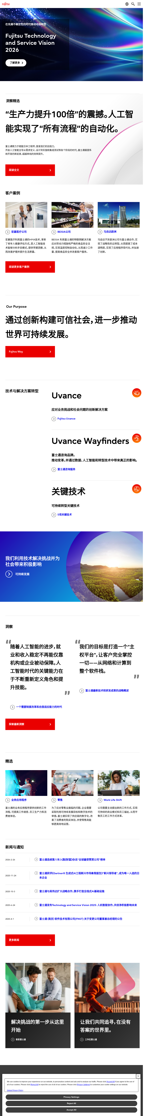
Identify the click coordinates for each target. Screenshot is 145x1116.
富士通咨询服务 (66, 469)
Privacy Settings (71, 1097)
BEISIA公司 (64, 231)
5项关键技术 (64, 514)
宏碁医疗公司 (19, 231)
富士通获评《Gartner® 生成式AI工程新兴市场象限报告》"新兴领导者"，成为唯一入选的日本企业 (89, 875)
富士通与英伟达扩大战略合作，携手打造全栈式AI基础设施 (71, 891)
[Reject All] (34, 1085)
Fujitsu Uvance (66, 418)
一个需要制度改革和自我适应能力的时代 (39, 707)
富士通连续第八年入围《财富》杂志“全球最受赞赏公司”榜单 (72, 859)
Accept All (71, 1110)
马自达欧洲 (110, 231)
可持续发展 (22, 574)
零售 (60, 800)
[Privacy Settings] (83, 1085)
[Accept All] (110, 1082)
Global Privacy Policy (15, 1090)
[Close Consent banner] (138, 1076)
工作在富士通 (91, 1039)
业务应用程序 (19, 800)
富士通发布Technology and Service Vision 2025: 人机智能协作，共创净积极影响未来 (88, 905)
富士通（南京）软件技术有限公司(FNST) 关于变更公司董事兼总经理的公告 (80, 919)
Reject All (71, 1103)
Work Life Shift (113, 800)
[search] (133, 3)
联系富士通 (21, 1039)
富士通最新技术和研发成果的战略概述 (107, 690)
